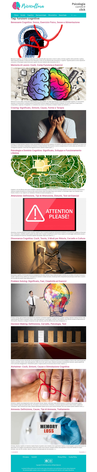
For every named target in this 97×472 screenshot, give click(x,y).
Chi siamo (26, 457)
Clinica (16, 15)
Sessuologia (62, 15)
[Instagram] (50, 461)
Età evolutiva (52, 15)
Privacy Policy (62, 457)
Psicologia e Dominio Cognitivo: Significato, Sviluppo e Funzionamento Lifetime (46, 151)
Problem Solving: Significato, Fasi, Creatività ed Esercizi (39, 281)
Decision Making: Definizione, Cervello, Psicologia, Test (38, 324)
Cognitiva (30, 15)
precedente (14, 452)
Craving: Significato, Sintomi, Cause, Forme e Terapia (37, 107)
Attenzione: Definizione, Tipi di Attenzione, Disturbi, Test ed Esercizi (45, 195)
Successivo (82, 452)
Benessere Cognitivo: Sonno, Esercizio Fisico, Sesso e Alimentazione (45, 22)
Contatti (34, 457)
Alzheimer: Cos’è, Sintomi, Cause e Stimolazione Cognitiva (40, 366)
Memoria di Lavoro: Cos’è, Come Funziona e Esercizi (37, 65)
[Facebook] (46, 461)
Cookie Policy (73, 457)
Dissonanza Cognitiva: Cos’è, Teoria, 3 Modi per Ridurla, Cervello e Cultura (48, 238)
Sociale (23, 15)
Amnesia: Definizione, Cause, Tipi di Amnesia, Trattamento (40, 409)
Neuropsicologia (41, 15)
